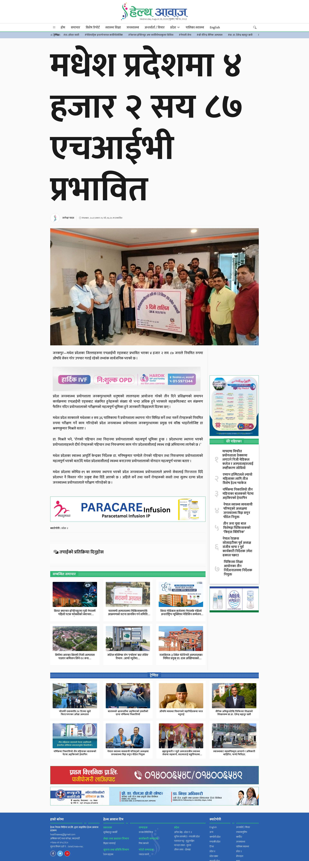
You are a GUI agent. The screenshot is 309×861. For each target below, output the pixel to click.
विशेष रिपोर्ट (93, 27)
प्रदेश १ (212, 851)
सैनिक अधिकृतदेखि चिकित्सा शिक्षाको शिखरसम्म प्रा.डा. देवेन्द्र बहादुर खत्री (234, 713)
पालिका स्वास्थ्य (195, 27)
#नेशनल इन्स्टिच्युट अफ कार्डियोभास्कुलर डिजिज (150, 35)
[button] (54, 27)
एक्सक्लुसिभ (241, 832)
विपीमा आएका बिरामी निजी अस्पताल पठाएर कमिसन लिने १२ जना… (75, 657)
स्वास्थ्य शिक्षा (113, 27)
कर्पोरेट (239, 837)
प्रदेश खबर (214, 856)
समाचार (75, 27)
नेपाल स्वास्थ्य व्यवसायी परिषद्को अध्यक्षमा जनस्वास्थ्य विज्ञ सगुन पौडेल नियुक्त (238, 510)
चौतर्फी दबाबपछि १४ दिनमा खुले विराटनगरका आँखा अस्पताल (75, 713)
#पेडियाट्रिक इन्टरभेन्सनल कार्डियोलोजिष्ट (104, 35)
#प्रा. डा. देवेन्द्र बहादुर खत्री (240, 35)
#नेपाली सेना (185, 35)
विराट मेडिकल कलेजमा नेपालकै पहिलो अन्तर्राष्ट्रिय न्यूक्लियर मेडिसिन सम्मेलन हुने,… (181, 614)
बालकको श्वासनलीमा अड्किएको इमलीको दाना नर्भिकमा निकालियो (128, 713)
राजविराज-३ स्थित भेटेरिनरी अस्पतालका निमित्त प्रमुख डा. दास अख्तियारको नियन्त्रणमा (180, 658)
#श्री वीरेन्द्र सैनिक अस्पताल (209, 35)
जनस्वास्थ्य (132, 27)
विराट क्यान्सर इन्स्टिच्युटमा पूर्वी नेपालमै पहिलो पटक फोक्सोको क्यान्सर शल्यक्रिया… (75, 614)
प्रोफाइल (239, 856)
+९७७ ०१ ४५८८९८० (59, 842)
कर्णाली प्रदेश (215, 837)
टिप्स (212, 846)
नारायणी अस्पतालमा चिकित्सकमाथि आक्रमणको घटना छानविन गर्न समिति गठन (128, 614)
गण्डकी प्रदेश (215, 842)
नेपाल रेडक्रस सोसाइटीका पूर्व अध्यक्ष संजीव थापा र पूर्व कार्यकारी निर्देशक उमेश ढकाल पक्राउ (237, 547)
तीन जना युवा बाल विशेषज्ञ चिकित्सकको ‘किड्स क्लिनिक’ (237, 528)
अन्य (211, 832)
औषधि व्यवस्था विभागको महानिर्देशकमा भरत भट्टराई (181, 713)
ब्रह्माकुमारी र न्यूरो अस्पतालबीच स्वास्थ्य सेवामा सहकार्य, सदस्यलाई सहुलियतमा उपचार (181, 754)
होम (63, 27)
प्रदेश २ (64, 528)
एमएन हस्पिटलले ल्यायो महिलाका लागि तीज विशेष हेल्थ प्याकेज (237, 479)
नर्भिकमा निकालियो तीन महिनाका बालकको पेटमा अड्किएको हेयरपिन (238, 493)
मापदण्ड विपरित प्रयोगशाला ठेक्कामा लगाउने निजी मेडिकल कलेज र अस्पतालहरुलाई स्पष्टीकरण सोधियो (237, 459)
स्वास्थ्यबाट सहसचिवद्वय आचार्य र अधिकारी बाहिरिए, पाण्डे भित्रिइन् (234, 753)
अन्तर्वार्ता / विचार (155, 27)
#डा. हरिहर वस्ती (71, 35)
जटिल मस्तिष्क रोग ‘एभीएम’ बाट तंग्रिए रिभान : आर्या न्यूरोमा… (127, 657)
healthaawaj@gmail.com (62, 834)
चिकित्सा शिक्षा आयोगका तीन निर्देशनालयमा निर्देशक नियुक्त (238, 568)
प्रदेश (173, 27)
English (215, 27)
